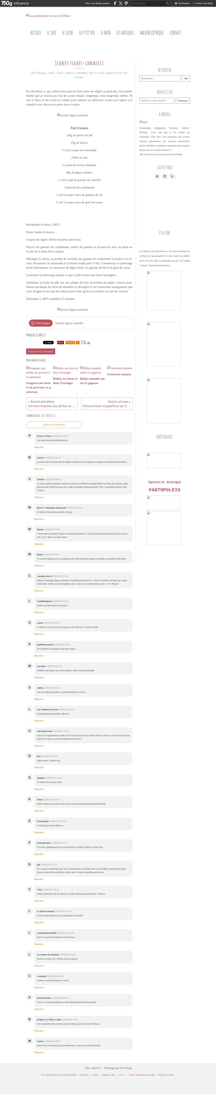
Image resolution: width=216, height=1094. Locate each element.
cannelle (69, 73)
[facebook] (115, 3)
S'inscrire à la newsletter (40, 351)
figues (60, 73)
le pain (106, 32)
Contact (175, 32)
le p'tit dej (87, 32)
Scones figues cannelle (69, 323)
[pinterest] (126, 3)
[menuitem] (36, 32)
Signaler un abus (109, 1075)
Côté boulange (38, 73)
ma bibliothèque (152, 32)
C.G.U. (122, 1075)
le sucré (67, 32)
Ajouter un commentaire (54, 425)
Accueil (35, 32)
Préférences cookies (166, 1075)
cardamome (81, 73)
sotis (157, 154)
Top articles (84, 1075)
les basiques (125, 32)
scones (51, 73)
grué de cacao (96, 73)
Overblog (126, 1068)
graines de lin (113, 73)
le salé (51, 32)
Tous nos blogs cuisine (97, 3)
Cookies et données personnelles (142, 1075)
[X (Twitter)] (120, 3)
